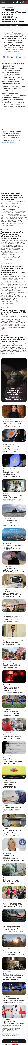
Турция (11, 25)
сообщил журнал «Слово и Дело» (16, 50)
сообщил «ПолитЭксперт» (11, 141)
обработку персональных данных (11, 1034)
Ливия (16, 25)
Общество (5, 25)
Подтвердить (14, 1041)
